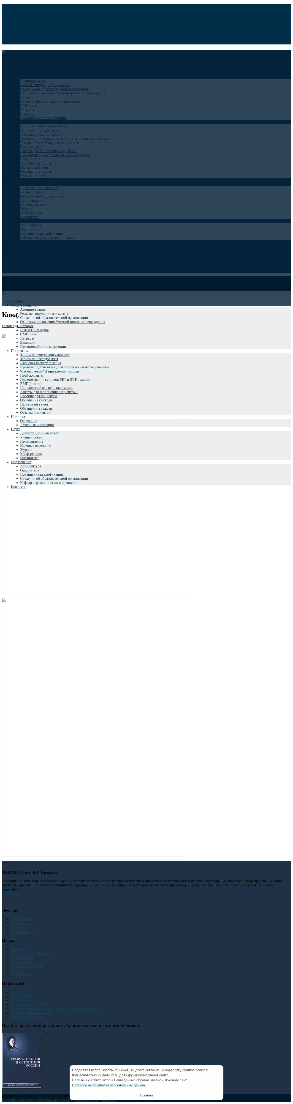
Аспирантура (30, 466)
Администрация (33, 309)
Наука (15, 429)
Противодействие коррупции (43, 346)
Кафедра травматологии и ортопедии (49, 483)
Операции (19, 928)
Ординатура (29, 470)
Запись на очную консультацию (45, 355)
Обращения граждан (36, 400)
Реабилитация (22, 932)
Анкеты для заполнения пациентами (49, 392)
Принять (146, 1095)
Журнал (26, 450)
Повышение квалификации (41, 474)
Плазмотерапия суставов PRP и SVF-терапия (55, 379)
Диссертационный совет (39, 433)
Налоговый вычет (34, 404)
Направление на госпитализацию (46, 388)
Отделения (28, 421)
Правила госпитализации (31, 1013)
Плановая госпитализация (40, 363)
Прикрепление (31, 441)
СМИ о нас (29, 334)
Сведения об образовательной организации (54, 318)
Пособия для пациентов (38, 396)
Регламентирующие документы (44, 313)
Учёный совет (31, 437)
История (26, 326)
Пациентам (20, 351)
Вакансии (27, 342)
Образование (21, 462)
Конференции (31, 454)
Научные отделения (35, 445)
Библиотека (29, 458)
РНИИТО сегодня (34, 330)
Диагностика (21, 924)
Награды (27, 338)
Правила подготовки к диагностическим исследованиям (64, 367)
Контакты (18, 487)
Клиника (18, 417)
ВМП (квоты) (30, 384)
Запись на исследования (39, 359)
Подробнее (10, 893)
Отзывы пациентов (35, 412)
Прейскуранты (31, 375)
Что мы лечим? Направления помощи (49, 371)
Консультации (22, 919)
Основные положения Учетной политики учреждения (62, 322)
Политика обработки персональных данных (36, 1100)
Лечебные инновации (37, 425)
